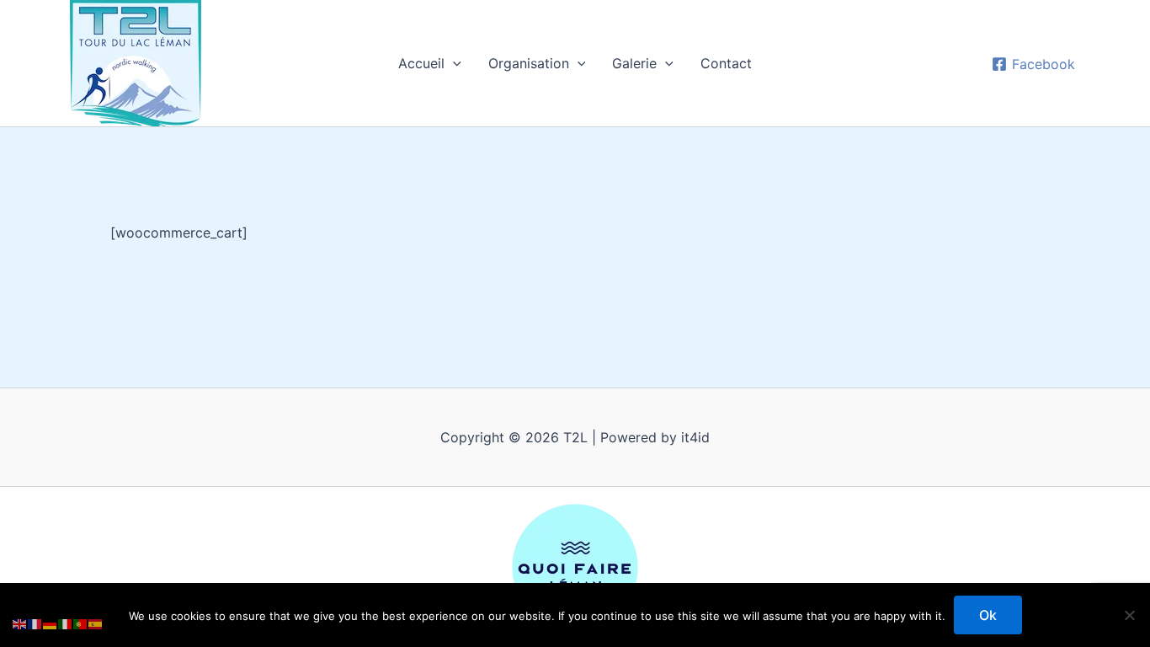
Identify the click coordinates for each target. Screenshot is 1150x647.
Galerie (634, 63)
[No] (1129, 615)
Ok (988, 615)
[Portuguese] (80, 623)
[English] (20, 623)
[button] (453, 63)
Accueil (421, 63)
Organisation (528, 63)
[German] (50, 623)
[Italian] (65, 623)
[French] (35, 623)
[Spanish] (96, 623)
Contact (726, 63)
